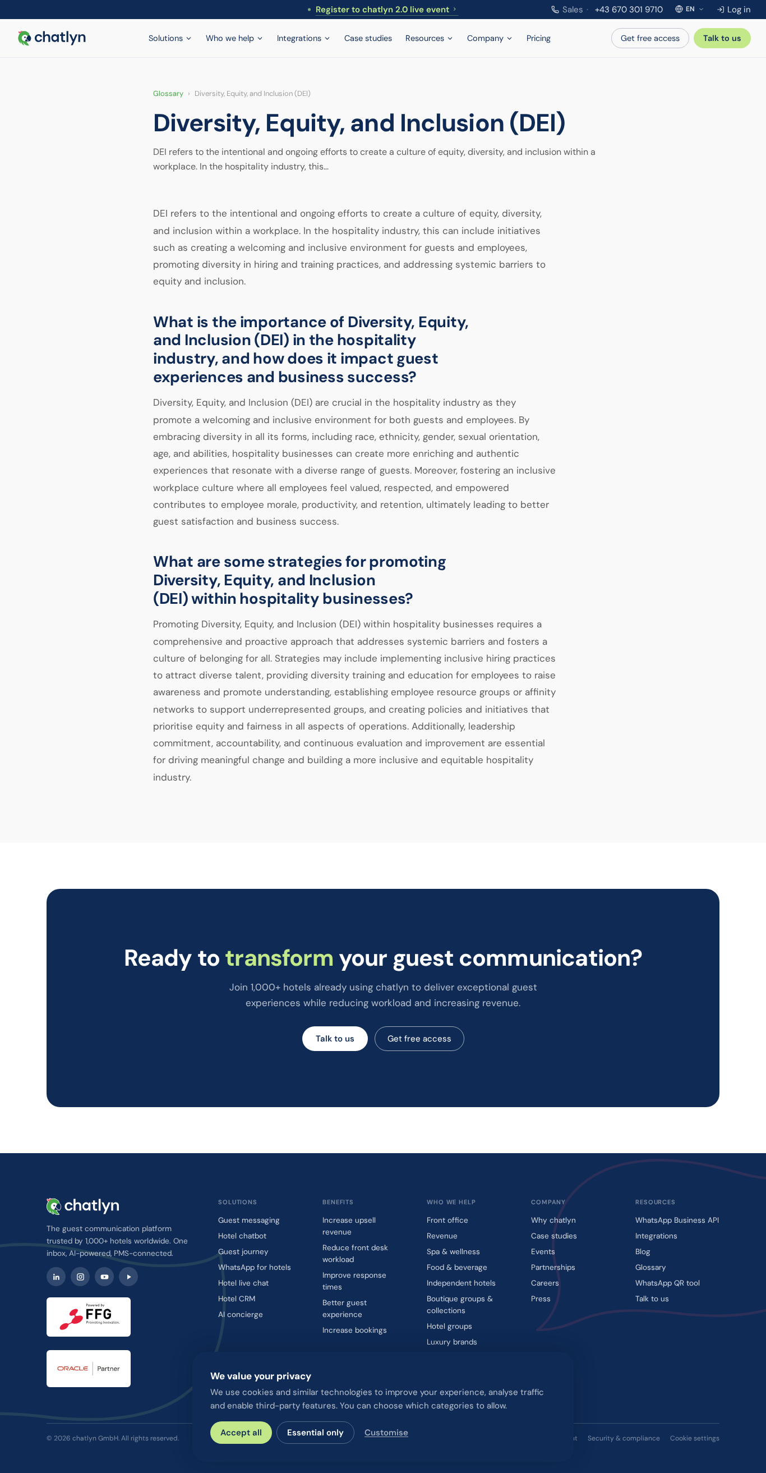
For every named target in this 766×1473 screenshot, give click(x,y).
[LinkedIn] (56, 1276)
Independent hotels (461, 1283)
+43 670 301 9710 (612, 9)
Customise (386, 1432)
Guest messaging (249, 1220)
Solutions (166, 38)
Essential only (315, 1432)
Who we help (230, 38)
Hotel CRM (236, 1299)
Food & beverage (457, 1267)
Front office (447, 1220)
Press (541, 1299)
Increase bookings (354, 1330)
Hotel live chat (243, 1283)
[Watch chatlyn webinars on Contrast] (128, 1276)
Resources (424, 38)
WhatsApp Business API (677, 1220)
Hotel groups (449, 1326)
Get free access (650, 38)
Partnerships (553, 1267)
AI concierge (240, 1314)
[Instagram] (80, 1276)
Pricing (539, 38)
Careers (545, 1283)
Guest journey (243, 1251)
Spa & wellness (453, 1251)
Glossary (168, 93)
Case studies (368, 38)
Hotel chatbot (242, 1236)
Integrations (299, 38)
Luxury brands (452, 1342)
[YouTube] (104, 1276)
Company (485, 38)
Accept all (241, 1432)
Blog (642, 1251)
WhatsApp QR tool (667, 1283)
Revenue (442, 1236)
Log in (739, 9)
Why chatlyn (553, 1220)
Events (543, 1251)
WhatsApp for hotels (254, 1267)
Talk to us (722, 38)
